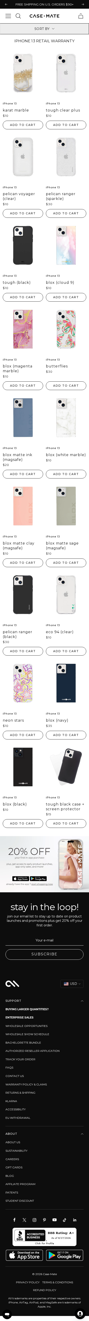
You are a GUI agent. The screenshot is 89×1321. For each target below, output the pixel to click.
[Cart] (81, 16)
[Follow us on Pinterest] (44, 1220)
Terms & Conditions (57, 1282)
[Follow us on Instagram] (34, 1220)
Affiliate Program (20, 1184)
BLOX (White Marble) (66, 455)
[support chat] (7, 1314)
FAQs (9, 1067)
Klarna (11, 1101)
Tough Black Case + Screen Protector (65, 806)
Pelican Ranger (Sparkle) (61, 196)
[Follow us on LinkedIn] (75, 1220)
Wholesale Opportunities (26, 1026)
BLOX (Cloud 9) (60, 282)
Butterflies (57, 366)
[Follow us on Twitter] (24, 1220)
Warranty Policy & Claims (26, 1084)
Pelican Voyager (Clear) (19, 196)
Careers (12, 1159)
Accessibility (15, 1109)
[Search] (18, 16)
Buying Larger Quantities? (27, 1009)
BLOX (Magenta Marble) (17, 368)
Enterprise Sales (19, 1017)
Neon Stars (13, 720)
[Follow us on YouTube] (55, 1220)
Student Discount (19, 1200)
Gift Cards (13, 1167)
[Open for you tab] (80, 1313)
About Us (12, 1142)
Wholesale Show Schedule (27, 1034)
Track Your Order (20, 1059)
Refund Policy (44, 1290)
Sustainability (16, 1150)
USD (73, 984)
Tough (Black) (17, 282)
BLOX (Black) (15, 804)
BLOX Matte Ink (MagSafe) (17, 457)
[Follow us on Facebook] (14, 1220)
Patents (11, 1192)
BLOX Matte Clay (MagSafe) (18, 545)
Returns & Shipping (20, 1092)
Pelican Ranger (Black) (17, 634)
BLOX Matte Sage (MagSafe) (62, 545)
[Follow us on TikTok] (65, 1220)
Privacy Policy (27, 1282)
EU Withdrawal (17, 1117)
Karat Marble (16, 110)
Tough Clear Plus (63, 110)
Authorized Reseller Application (32, 1051)
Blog (9, 1175)
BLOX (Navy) (57, 720)
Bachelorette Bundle (23, 1042)
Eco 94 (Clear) (60, 632)
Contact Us (14, 1076)
